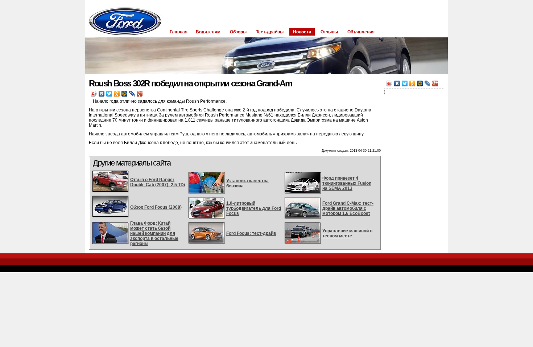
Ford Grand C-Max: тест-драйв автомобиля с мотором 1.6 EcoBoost (347, 208)
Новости (302, 31)
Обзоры (238, 31)
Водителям (208, 31)
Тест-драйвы (270, 31)
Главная (178, 31)
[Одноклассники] (117, 93)
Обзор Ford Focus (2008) (156, 207)
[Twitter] (109, 93)
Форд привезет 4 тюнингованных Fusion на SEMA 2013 (346, 183)
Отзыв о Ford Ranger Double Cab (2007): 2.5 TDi (157, 182)
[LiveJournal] (132, 93)
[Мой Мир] (124, 93)
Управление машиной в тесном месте (347, 233)
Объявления (361, 31)
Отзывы (329, 31)
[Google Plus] (140, 93)
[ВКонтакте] (102, 93)
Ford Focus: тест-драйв (251, 233)
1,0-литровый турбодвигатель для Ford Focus (253, 208)
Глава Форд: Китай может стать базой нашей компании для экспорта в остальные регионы (154, 233)
